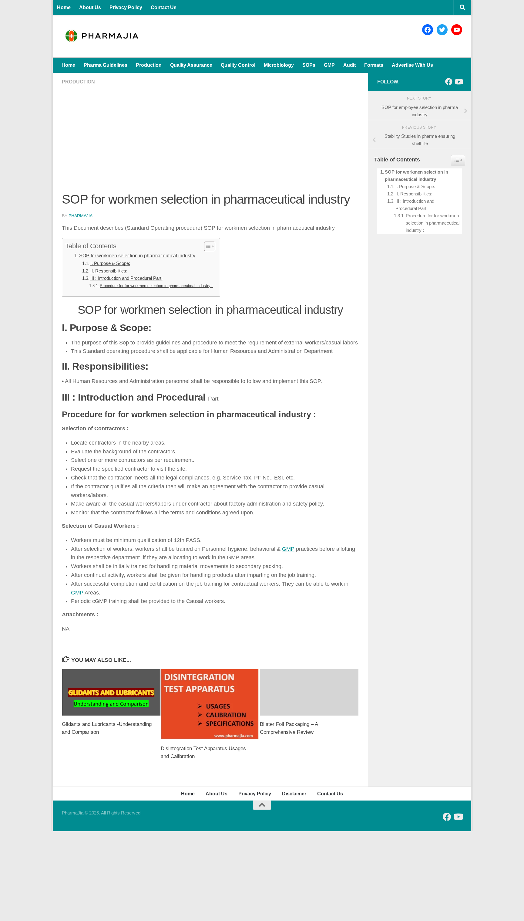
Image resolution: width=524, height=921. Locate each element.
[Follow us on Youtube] (458, 81)
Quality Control (238, 65)
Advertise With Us (412, 65)
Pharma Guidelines (105, 65)
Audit (349, 65)
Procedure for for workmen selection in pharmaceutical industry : (156, 285)
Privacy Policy (125, 7)
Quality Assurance (191, 65)
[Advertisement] (210, 145)
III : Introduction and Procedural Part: (126, 278)
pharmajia (80, 215)
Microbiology (279, 65)
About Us (90, 7)
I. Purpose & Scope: (110, 263)
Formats (373, 65)
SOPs (308, 65)
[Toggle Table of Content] (207, 246)
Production (149, 65)
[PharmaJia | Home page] (101, 36)
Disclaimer (294, 793)
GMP (329, 65)
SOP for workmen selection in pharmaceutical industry (137, 255)
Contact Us (163, 7)
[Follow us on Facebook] (448, 81)
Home (64, 7)
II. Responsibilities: (108, 271)
